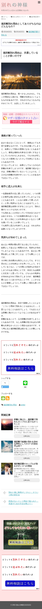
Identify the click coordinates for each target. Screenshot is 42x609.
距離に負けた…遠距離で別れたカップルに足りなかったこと (26, 421)
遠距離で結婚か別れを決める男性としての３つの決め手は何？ (26, 444)
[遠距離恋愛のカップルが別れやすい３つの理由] (7, 469)
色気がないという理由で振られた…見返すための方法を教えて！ (23, 502)
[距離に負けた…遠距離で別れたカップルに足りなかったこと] (7, 424)
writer (23, 405)
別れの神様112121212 (23, 605)
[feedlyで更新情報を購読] (3, 398)
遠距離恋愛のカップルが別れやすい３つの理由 (26, 465)
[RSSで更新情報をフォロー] (7, 398)
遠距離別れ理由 (10, 405)
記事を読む (27, 436)
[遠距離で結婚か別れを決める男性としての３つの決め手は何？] (7, 446)
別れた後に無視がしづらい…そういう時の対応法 (23, 493)
